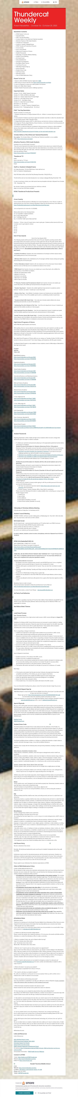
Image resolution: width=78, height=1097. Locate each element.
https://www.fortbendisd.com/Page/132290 (24, 419)
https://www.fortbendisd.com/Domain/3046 (25, 357)
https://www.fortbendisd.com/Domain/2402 (25, 384)
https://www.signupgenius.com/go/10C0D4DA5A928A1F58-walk (44, 695)
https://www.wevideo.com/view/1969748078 (25, 407)
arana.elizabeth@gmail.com (28, 700)
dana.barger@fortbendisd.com (45, 590)
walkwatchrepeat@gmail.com (49, 700)
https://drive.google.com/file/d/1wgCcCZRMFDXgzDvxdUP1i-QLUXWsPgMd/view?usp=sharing (37, 427)
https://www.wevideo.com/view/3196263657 (25, 153)
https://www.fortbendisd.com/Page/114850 (24, 398)
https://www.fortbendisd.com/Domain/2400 (25, 371)
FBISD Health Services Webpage (36, 1051)
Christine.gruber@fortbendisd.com (25, 961)
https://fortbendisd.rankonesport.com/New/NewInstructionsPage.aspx (31, 205)
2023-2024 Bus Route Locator (21, 1039)
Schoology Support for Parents (21, 1043)
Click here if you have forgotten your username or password (33, 451)
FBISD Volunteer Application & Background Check (26, 1046)
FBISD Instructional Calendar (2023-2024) (24, 1041)
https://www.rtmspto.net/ (26, 1060)
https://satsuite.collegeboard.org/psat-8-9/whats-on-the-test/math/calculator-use (34, 131)
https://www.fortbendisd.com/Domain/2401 (25, 378)
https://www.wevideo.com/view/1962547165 (25, 386)
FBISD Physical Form (19, 721)
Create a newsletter (24, 1093)
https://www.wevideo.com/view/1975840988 (25, 372)
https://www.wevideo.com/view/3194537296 (25, 162)
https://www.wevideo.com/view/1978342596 (25, 359)
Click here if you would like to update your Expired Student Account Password (37, 456)
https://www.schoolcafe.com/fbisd (42, 82)
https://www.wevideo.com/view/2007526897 (25, 420)
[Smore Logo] (25, 2)
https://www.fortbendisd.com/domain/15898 (25, 412)
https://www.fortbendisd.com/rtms (27, 1059)
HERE (39, 81)
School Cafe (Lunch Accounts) (21, 1044)
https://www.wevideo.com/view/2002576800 (25, 414)
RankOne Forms (18, 719)
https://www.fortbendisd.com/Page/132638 (24, 426)
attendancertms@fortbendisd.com (32, 929)
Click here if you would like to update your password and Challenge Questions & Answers (40, 455)
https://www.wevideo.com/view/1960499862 (25, 365)
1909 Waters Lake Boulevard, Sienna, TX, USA (30, 1069)
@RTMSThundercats (23, 1073)
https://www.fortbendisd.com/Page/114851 (24, 405)
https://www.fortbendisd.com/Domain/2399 (25, 364)
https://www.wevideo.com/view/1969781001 (25, 400)
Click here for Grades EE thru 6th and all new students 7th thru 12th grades (34, 479)
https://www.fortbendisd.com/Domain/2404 (25, 391)
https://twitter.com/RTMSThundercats (27, 1057)
